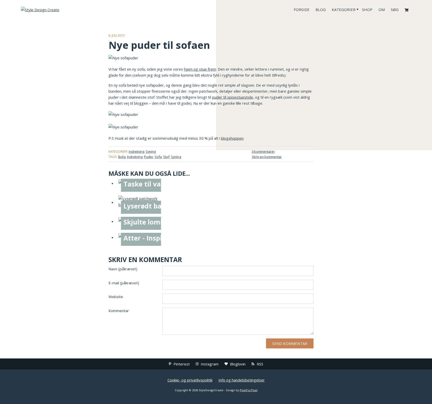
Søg (394, 9)
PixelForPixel (249, 390)
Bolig (122, 156)
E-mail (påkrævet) (123, 282)
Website (115, 296)
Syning (151, 151)
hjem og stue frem (200, 69)
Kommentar (118, 310)
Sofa (158, 156)
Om (381, 9)
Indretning (136, 151)
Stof (166, 156)
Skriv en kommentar (267, 156)
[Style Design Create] (58, 9)
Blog (321, 9)
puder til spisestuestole (232, 97)
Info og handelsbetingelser (241, 379)
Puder (148, 156)
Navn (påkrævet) (122, 268)
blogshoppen (232, 138)
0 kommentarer (263, 151)
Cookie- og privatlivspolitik (190, 379)
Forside (302, 9)
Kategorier (344, 9)
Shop (367, 9)
